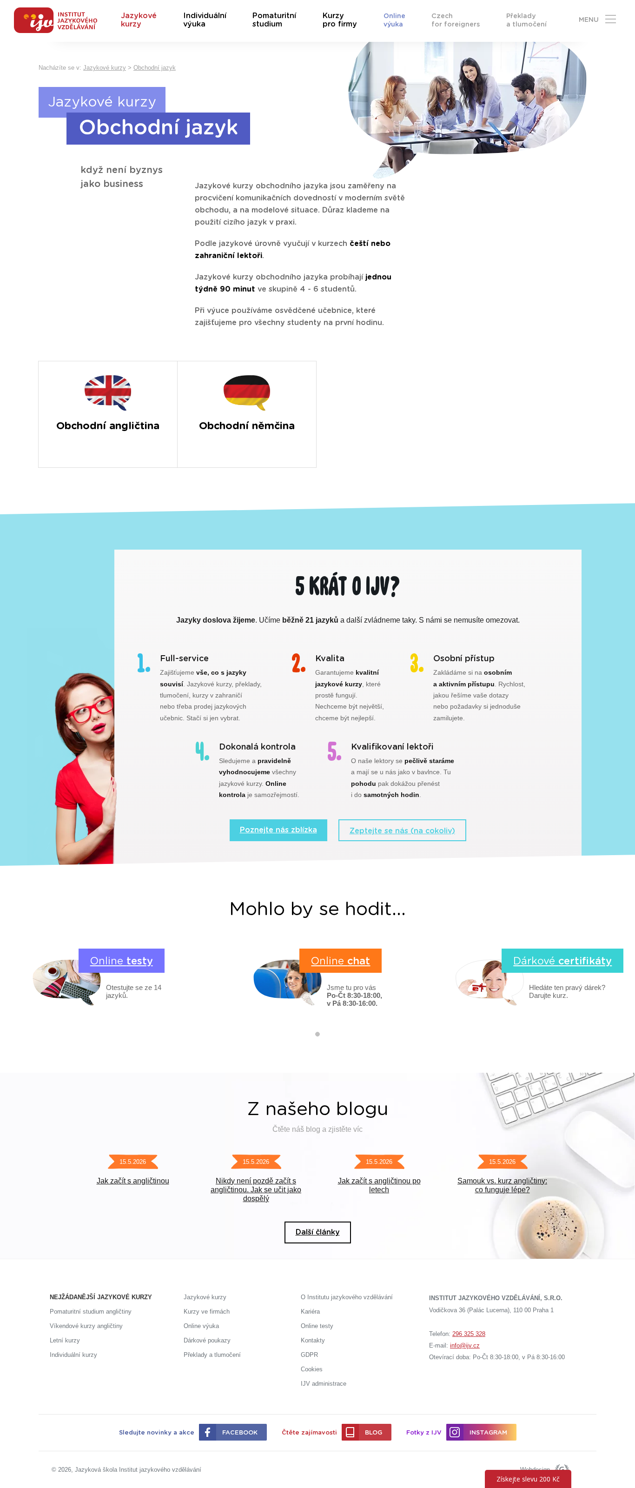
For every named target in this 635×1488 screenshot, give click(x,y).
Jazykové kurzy (139, 20)
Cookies (312, 1369)
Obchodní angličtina (107, 426)
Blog (373, 1433)
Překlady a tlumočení (526, 20)
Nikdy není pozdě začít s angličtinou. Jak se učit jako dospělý (256, 1189)
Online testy (317, 1325)
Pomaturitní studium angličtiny (91, 1311)
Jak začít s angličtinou (133, 1181)
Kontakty (313, 1340)
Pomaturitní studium (274, 20)
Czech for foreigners (455, 20)
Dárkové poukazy (207, 1340)
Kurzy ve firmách (207, 1311)
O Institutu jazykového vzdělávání (347, 1297)
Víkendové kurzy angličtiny (86, 1325)
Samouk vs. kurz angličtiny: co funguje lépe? (502, 1185)
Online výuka (394, 20)
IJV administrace (323, 1383)
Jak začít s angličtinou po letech (379, 1185)
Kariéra (310, 1311)
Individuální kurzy (73, 1354)
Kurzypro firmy (340, 20)
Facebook (240, 1433)
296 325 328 (468, 1333)
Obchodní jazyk (154, 67)
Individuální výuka (204, 20)
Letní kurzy (65, 1340)
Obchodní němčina (247, 426)
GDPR (309, 1354)
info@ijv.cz (465, 1345)
